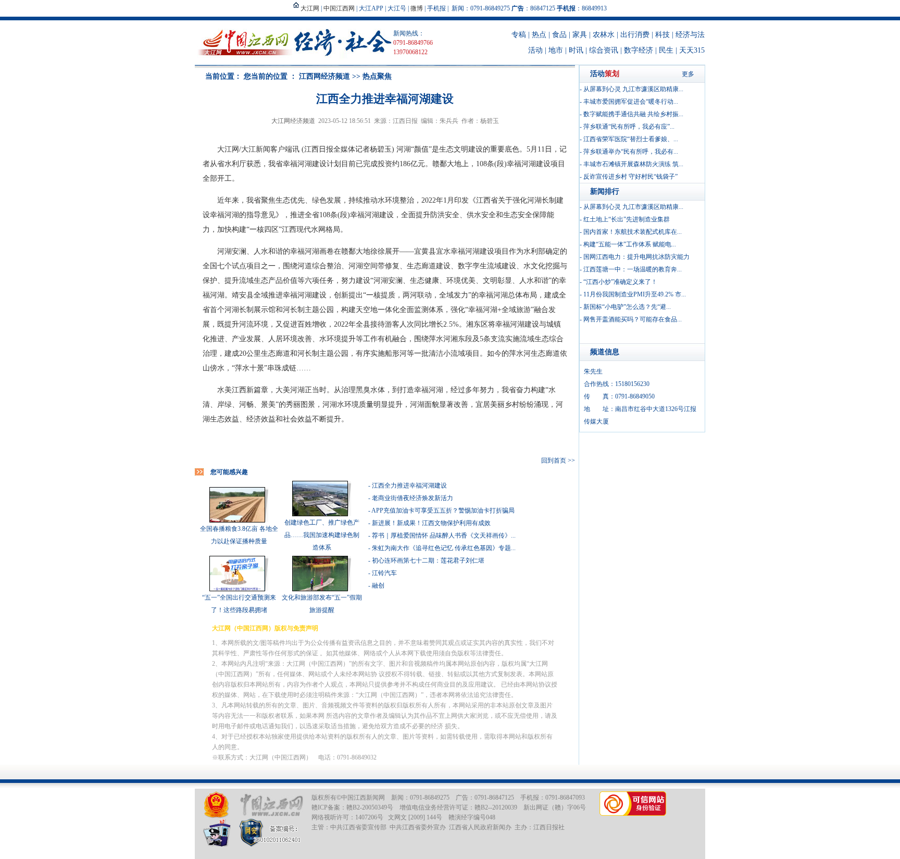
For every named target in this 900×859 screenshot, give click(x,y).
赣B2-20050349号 (369, 807)
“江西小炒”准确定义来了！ (620, 281)
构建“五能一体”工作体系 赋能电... (629, 244)
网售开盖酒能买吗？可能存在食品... (632, 319)
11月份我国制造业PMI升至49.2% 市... (634, 294)
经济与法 (690, 35)
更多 (688, 74)
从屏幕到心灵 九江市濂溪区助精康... (633, 89)
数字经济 (638, 50)
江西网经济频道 (324, 76)
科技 (662, 35)
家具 (579, 35)
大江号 (397, 8)
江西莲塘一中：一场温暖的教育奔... (632, 269)
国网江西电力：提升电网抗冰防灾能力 (636, 256)
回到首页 (553, 460)
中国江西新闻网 (363, 797)
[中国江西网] (271, 805)
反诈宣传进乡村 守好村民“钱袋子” (630, 176)
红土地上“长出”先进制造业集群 (626, 219)
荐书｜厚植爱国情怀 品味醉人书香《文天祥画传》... (444, 535)
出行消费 (634, 35)
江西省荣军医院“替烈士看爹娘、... (630, 139)
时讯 (576, 50)
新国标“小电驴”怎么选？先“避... (627, 306)
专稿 (518, 35)
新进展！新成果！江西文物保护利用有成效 (431, 523)
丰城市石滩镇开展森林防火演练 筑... (633, 164)
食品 (559, 35)
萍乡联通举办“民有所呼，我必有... (630, 151)
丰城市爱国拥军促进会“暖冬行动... (630, 101)
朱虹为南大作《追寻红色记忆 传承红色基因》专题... (444, 548)
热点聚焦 (377, 76)
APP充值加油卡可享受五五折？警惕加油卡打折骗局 (443, 510)
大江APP (371, 8)
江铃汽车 (384, 573)
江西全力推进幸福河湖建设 (409, 485)
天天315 (692, 50)
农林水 (604, 35)
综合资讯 (603, 50)
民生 (666, 50)
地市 (555, 50)
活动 (535, 50)
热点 (539, 35)
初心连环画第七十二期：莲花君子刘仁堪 (428, 560)
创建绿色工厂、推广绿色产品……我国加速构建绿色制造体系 (321, 535)
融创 (378, 585)
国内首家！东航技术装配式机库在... (632, 231)
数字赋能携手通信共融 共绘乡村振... (633, 114)
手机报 (436, 8)
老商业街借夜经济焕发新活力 (412, 498)
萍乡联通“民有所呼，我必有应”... (628, 126)
